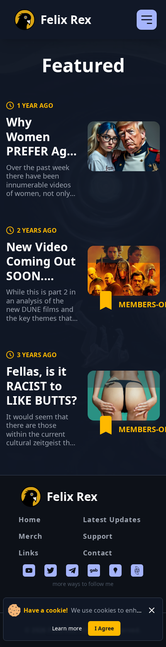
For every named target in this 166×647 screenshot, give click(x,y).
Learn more (67, 628)
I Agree (104, 628)
